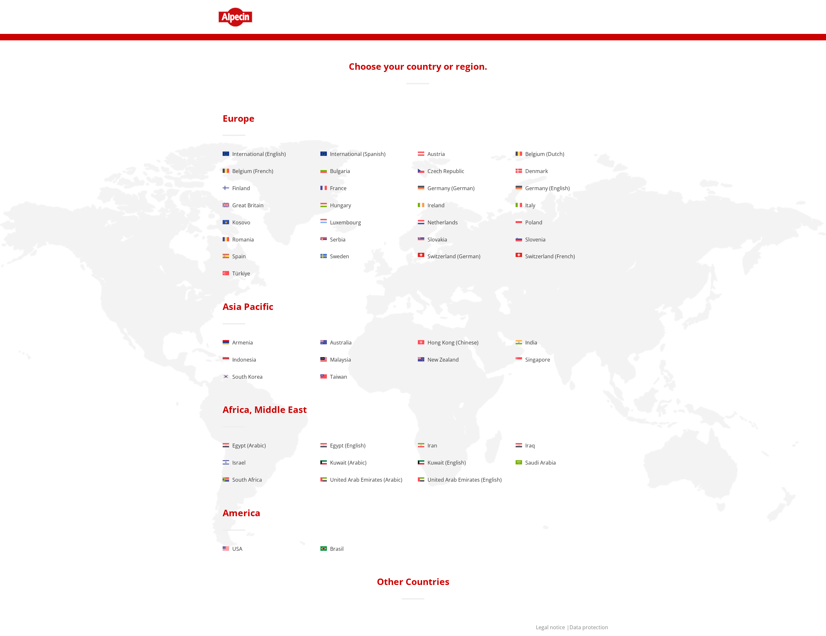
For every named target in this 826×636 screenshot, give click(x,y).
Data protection (588, 627)
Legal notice (551, 627)
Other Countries (413, 581)
